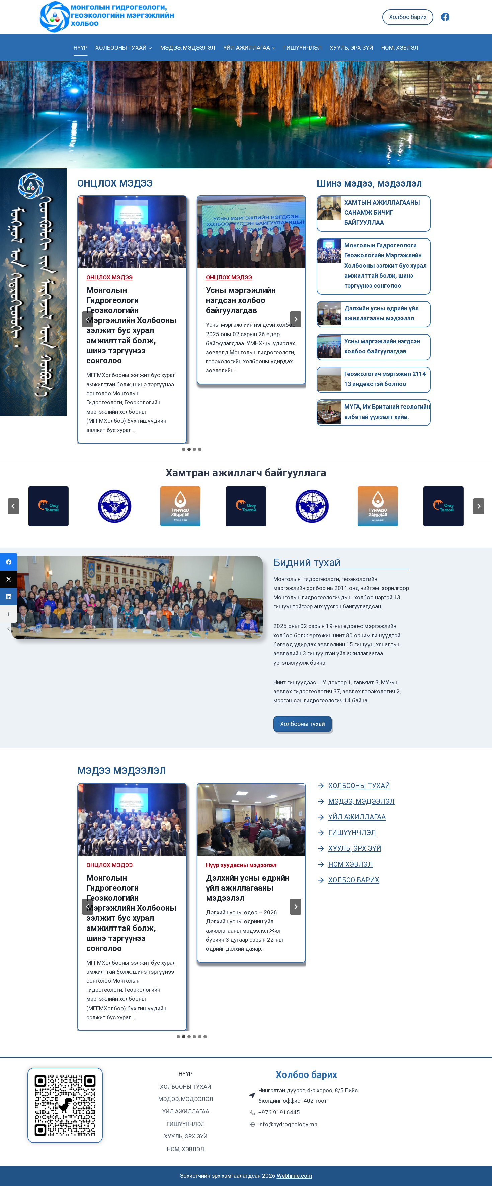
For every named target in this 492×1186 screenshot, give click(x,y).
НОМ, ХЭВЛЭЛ (399, 47)
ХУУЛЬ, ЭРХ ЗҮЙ (351, 47)
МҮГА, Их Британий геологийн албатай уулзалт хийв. (387, 411)
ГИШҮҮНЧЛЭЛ (302, 47)
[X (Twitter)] (8, 579)
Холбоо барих (408, 16)
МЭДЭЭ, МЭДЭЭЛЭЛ (187, 47)
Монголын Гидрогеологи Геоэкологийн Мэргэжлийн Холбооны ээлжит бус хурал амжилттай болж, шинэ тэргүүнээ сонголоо (131, 325)
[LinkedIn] (8, 596)
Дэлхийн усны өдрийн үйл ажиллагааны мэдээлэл (381, 313)
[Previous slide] (87, 319)
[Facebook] (445, 17)
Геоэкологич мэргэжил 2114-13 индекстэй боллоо (386, 378)
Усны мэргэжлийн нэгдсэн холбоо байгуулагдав (241, 300)
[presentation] (132, 232)
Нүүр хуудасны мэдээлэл (241, 865)
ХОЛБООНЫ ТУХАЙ (359, 786)
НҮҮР (80, 47)
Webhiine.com (294, 1175)
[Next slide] (295, 319)
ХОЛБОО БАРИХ (353, 880)
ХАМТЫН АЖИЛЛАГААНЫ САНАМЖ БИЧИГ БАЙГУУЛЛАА (382, 212)
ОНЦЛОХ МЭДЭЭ (109, 277)
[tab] (183, 449)
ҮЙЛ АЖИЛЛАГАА (357, 817)
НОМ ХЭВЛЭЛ (350, 864)
